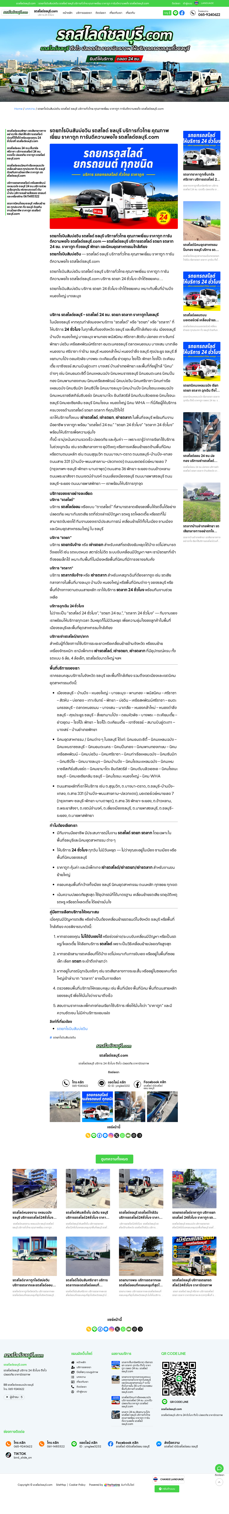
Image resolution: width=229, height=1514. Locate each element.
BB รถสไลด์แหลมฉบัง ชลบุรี (18, 1385)
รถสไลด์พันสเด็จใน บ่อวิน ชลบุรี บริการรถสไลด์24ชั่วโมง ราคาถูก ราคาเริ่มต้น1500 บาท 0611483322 (87, 1220)
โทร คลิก (78, 1082)
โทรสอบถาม (203, 11)
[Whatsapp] (122, 1135)
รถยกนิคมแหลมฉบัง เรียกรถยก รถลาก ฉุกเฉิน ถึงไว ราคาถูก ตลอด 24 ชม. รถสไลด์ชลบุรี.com (200, 393)
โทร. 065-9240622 (14, 1389)
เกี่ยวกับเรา (115, 13)
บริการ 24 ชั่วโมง (46, 15)
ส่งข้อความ (172, 1442)
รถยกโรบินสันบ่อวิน (72, 1029)
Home (18, 108)
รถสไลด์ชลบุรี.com (46, 11)
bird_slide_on (23, 1457)
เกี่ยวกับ (130, 13)
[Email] (128, 1135)
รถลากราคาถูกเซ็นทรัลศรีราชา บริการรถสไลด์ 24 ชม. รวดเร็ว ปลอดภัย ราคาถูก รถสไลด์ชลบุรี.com (201, 182)
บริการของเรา (84, 13)
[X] (116, 1135)
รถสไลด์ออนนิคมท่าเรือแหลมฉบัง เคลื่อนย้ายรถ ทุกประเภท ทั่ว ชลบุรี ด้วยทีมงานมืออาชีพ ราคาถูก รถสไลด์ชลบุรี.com (26, 170)
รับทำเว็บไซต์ (127, 1485)
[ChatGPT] (133, 1135)
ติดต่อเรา (176, 3)
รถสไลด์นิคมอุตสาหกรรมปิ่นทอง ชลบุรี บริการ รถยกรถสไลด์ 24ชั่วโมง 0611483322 (201, 252)
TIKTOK (20, 1453)
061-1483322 (56, 1446)
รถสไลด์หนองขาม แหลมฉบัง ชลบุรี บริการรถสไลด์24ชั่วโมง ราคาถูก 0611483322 (33, 1217)
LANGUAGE (207, 3)
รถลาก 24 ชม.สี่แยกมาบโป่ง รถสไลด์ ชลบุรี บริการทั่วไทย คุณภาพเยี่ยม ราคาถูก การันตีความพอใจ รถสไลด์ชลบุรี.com (136, 1418)
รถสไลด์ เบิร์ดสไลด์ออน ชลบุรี (153, 1086)
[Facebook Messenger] (105, 1135)
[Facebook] (99, 1135)
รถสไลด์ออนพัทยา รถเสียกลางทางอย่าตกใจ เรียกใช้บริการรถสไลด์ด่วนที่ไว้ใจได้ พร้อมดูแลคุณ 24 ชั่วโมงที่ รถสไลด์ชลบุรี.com (26, 136)
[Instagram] (110, 1135)
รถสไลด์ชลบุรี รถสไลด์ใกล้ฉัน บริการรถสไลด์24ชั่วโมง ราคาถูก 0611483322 (139, 1217)
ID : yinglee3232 (90, 1446)
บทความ (30, 108)
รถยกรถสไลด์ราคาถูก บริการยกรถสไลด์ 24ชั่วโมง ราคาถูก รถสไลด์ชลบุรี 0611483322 (193, 1217)
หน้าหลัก (67, 13)
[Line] (93, 1135)
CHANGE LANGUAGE (172, 1479)
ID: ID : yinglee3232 (119, 1086)
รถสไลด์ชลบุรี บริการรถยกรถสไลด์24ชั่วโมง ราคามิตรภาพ (192, 1283)
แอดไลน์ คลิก (117, 1082)
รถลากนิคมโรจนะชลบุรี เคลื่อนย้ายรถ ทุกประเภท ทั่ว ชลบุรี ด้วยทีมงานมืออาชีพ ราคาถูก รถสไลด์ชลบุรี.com (26, 208)
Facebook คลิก (155, 1082)
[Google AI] (139, 1135)
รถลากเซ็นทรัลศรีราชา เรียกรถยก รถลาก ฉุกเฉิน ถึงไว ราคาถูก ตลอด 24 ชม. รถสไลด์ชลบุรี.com (137, 1366)
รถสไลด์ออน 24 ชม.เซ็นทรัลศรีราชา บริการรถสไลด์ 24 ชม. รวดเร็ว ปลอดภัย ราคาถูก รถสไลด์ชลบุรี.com (26, 153)
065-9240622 (209, 14)
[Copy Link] (88, 1135)
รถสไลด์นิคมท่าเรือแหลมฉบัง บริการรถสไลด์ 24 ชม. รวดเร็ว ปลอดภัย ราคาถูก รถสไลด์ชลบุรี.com (137, 1401)
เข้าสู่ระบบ (187, 3)
